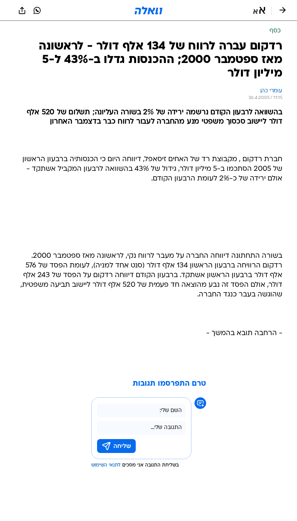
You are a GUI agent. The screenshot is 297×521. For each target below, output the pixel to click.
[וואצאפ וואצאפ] (37, 10)
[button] (259, 10)
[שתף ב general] (22, 10)
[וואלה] (148, 10)
